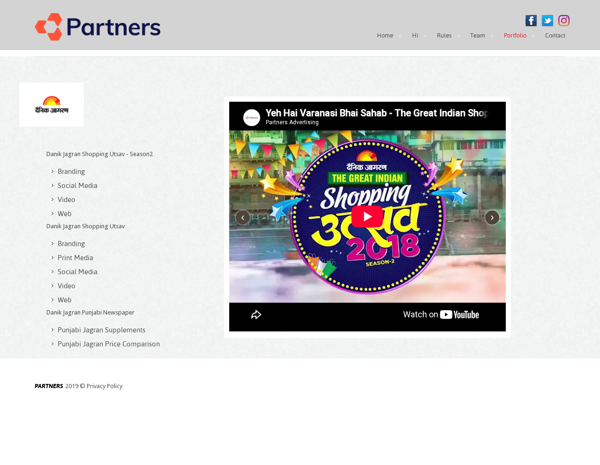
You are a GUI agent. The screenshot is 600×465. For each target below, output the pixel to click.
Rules (444, 35)
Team (477, 35)
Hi (415, 35)
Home (385, 35)
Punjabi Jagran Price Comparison (109, 344)
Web (65, 214)
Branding (71, 171)
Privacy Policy (104, 386)
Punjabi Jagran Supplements (101, 330)
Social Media (78, 185)
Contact (555, 35)
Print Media (75, 258)
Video (66, 199)
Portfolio (515, 35)
